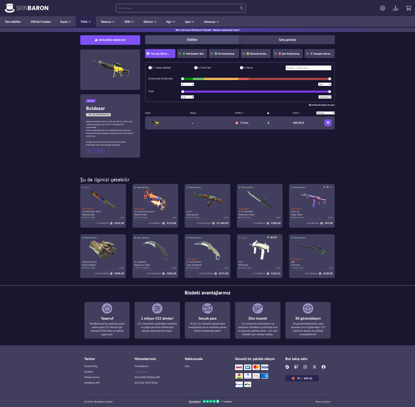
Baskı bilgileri (323, 401)
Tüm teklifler (13, 22)
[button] (382, 8)
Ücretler (88, 371)
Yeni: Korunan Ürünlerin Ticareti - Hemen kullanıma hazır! (207, 30)
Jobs (187, 366)
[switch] (151, 68)
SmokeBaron (142, 366)
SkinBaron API (92, 382)
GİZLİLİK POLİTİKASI (146, 382)
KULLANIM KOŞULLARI (147, 377)
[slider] (182, 78)
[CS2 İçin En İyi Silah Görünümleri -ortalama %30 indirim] (10, 8)
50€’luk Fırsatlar (40, 22)
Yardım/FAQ (90, 366)
